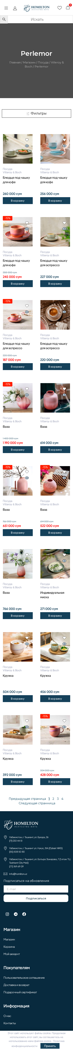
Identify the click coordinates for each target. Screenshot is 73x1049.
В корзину (18, 200)
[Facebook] (24, 914)
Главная (15, 62)
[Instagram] (7, 914)
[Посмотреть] (27, 146)
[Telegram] (15, 914)
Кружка (8, 675)
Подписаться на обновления (26, 881)
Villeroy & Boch (12, 172)
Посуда (43, 62)
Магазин (29, 62)
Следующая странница (37, 803)
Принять (50, 1046)
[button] (6, 8)
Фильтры (38, 113)
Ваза (6, 426)
